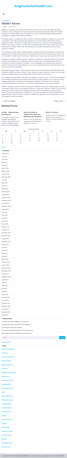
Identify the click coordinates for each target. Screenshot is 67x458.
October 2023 (5, 238)
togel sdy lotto (6, 447)
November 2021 (6, 306)
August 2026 (5, 153)
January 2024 (5, 230)
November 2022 (6, 271)
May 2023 (4, 253)
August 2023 (5, 244)
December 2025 (6, 177)
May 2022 (4, 288)
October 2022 (5, 274)
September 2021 (6, 312)
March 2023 (5, 259)
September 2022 (6, 276)
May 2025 (4, 183)
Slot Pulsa (5, 353)
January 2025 (5, 194)
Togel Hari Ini (6, 342)
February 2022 (6, 297)
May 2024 (4, 218)
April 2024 (4, 221)
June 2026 (5, 159)
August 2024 (5, 209)
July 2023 (4, 247)
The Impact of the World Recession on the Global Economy (17, 330)
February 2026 (6, 171)
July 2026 (4, 156)
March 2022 (5, 294)
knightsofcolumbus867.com (33, 6)
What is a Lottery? (52, 112)
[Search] (64, 14)
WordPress (61, 456)
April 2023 (4, 256)
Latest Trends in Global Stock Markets (12, 327)
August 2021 (5, 315)
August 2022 (5, 279)
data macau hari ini (7, 400)
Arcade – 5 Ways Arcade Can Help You (10, 113)
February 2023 (6, 262)
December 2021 (6, 303)
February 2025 (6, 191)
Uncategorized (6, 20)
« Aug (3, 147)
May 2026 (4, 162)
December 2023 (6, 232)
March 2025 (5, 188)
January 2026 (5, 174)
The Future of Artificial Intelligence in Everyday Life (15, 321)
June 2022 (5, 285)
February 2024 (6, 227)
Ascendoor (45, 456)
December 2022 (6, 268)
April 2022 (4, 291)
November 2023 (6, 235)
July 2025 (4, 180)
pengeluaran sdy (7, 443)
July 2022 (4, 282)
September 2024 (6, 206)
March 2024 (5, 224)
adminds (5, 26)
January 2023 (5, 265)
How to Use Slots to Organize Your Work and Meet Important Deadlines (33, 114)
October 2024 (5, 203)
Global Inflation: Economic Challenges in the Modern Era (16, 333)
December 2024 (6, 197)
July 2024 (4, 212)
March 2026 (5, 168)
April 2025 (4, 185)
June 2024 (5, 215)
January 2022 (5, 300)
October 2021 (5, 309)
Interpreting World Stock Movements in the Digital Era (16, 324)
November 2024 (6, 200)
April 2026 (4, 165)
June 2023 (5, 250)
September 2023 (6, 241)
